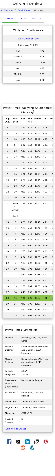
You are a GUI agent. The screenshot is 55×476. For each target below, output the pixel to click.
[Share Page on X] (19, 441)
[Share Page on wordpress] (32, 447)
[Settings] (46, 17)
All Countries (7, 10)
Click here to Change (16, 428)
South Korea (24, 10)
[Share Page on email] (37, 441)
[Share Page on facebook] (9, 441)
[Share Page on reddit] (23, 447)
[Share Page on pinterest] (46, 441)
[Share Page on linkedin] (28, 441)
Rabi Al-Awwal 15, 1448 (28, 38)
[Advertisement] (27, 93)
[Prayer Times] (44, 17)
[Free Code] (47, 17)
